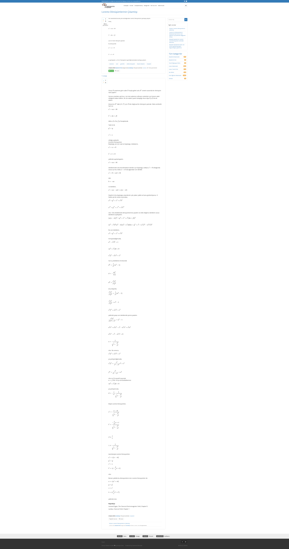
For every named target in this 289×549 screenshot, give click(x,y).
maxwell (149, 64)
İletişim (103, 542)
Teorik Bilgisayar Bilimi (174, 63)
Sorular (131, 5)
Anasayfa (126, 5)
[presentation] (111, 28)
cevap (111, 70)
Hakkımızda (161, 5)
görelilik (122, 64)
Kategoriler (147, 5)
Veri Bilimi (171, 72)
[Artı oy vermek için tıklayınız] (103, 19)
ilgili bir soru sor (113, 519)
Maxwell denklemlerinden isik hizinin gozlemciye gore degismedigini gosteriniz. (176, 46)
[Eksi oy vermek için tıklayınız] (103, 21)
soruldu (144, 68)
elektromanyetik (131, 64)
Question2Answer (137, 545)
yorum (117, 70)
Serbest (171, 78)
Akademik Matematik (174, 57)
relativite (111, 64)
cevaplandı (132, 516)
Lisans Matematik (173, 66)
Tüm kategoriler (175, 53)
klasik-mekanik (140, 64)
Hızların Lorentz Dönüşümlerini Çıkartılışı (119, 523)
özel (117, 64)
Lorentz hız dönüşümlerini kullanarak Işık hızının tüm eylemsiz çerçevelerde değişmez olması (177, 35)
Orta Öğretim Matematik (175, 75)
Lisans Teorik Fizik (173, 69)
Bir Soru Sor (154, 5)
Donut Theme (105, 545)
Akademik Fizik (118, 68)
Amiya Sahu (120, 545)
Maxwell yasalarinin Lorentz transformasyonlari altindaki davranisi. (176, 41)
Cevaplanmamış (138, 5)
